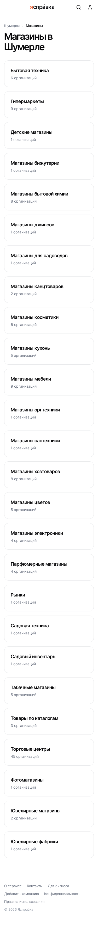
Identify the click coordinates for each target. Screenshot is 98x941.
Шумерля (12, 26)
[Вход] (90, 7)
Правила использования (24, 901)
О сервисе (13, 886)
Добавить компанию (21, 894)
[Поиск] (78, 7)
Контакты (35, 886)
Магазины (34, 26)
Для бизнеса (58, 886)
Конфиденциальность (62, 894)
